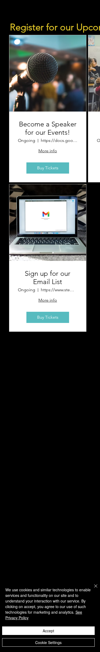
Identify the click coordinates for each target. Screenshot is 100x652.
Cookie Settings (48, 642)
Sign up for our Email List (47, 277)
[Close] (92, 589)
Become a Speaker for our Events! (48, 128)
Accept (48, 630)
